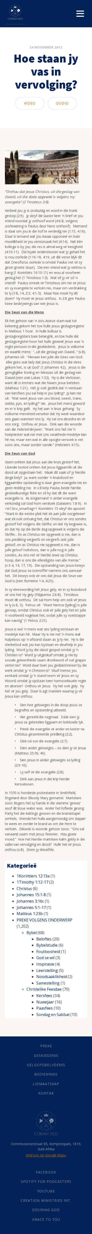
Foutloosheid (48, 951)
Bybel (31, 932)
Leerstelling (47, 970)
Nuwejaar (45, 1002)
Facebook (46, 1172)
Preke (46, 1046)
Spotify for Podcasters (46, 1181)
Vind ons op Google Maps (46, 1155)
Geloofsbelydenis (46, 1064)
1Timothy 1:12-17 (32, 882)
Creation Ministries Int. (46, 1200)
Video (30, 103)
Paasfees (44, 1008)
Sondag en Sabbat (52, 1014)
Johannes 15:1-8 (31, 894)
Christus (24, 888)
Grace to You (46, 1219)
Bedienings (46, 1074)
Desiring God (46, 1209)
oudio (62, 103)
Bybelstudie (47, 945)
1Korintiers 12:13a (33, 876)
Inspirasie (45, 964)
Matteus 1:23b (30, 913)
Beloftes (44, 939)
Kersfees (44, 995)
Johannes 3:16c (30, 901)
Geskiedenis (46, 1055)
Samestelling (48, 983)
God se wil (45, 957)
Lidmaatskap (46, 1083)
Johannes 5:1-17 (31, 907)
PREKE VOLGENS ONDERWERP (44, 920)
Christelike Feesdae (44, 989)
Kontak (46, 1093)
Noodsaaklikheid (51, 976)
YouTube (46, 1191)
